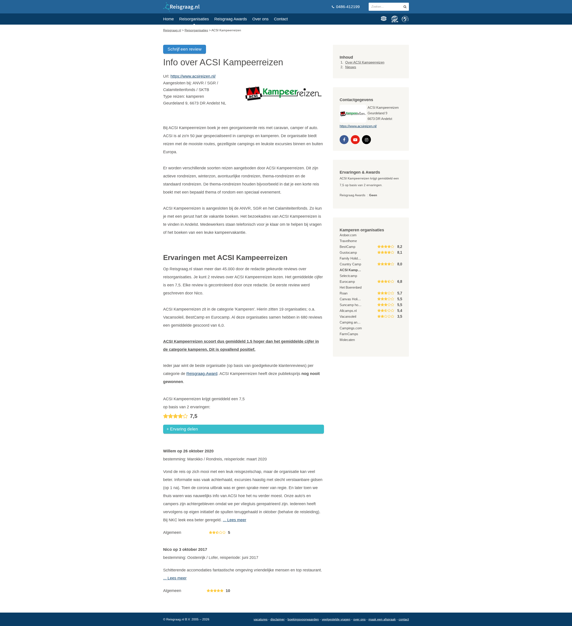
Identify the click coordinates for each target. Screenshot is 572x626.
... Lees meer (234, 520)
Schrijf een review (185, 49)
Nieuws (350, 67)
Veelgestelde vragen (336, 619)
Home (168, 19)
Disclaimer (277, 619)
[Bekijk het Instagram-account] (366, 139)
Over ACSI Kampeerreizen (364, 62)
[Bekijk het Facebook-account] (344, 139)
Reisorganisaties (194, 19)
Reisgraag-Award (201, 373)
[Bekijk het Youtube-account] (355, 139)
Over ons (260, 19)
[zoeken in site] (405, 7)
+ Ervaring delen (182, 429)
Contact (281, 19)
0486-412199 (347, 6)
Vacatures (260, 619)
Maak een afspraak (382, 619)
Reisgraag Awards (230, 19)
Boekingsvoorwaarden (303, 619)
